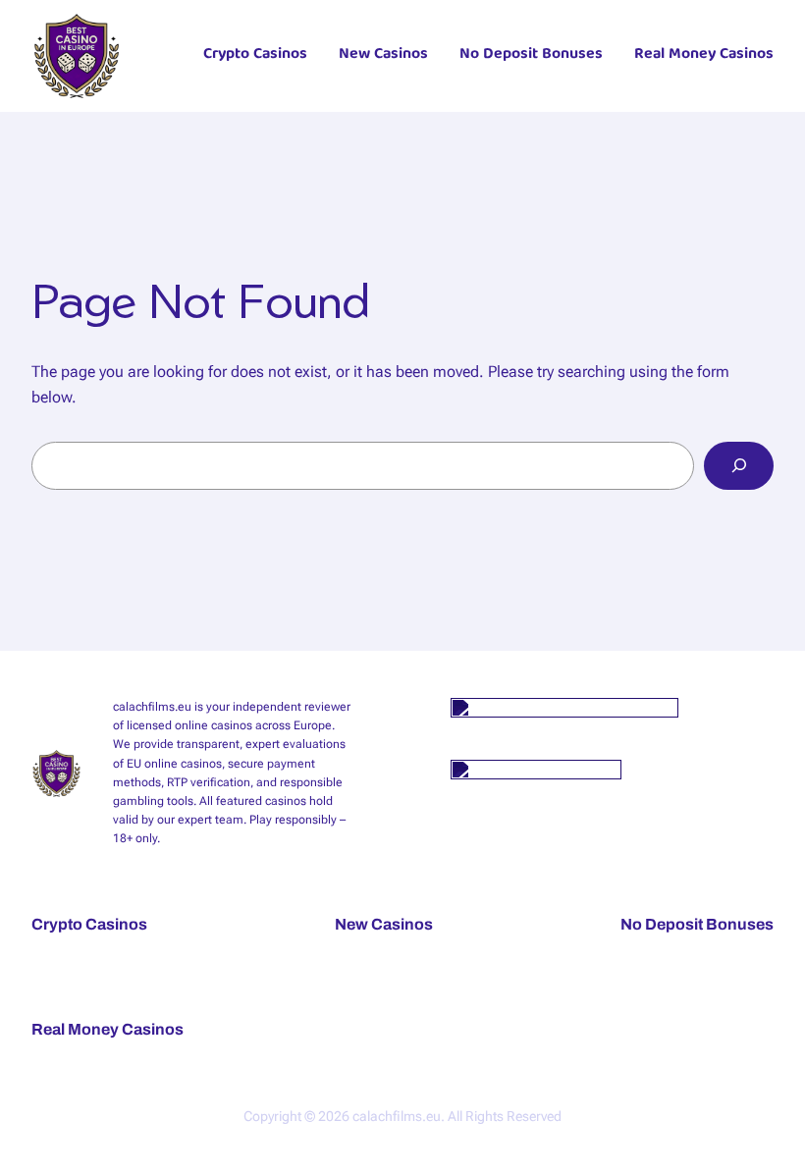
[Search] (739, 466)
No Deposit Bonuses (531, 56)
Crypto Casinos (255, 56)
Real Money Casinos (704, 56)
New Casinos (383, 56)
